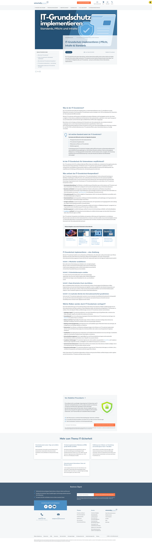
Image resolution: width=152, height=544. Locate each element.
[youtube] (54, 506)
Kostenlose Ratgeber (95, 512)
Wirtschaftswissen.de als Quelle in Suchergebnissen (96, 530)
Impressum (56, 536)
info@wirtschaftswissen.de (58, 518)
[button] (150, 2)
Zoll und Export (83, 7)
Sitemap (97, 536)
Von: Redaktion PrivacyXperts (74, 398)
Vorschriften (106, 340)
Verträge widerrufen (80, 536)
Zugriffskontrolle (82, 192)
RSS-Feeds (107, 522)
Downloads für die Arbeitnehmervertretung (95, 525)
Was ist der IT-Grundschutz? (43, 55)
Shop (106, 520)
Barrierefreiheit (63, 536)
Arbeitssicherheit (64, 7)
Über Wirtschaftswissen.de (110, 513)
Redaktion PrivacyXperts (110, 52)
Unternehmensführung (94, 7)
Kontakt (106, 518)
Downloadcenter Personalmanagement (95, 518)
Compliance (66, 211)
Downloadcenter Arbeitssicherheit (94, 515)
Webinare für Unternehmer (96, 527)
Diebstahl (66, 317)
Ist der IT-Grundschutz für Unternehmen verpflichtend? (45, 58)
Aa (37, 71)
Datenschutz (74, 7)
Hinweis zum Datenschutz (88, 428)
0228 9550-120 (41, 518)
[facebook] (46, 506)
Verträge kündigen (71, 536)
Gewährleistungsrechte (90, 536)
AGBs (51, 536)
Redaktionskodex (108, 514)
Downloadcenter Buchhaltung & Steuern (95, 522)
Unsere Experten (108, 516)
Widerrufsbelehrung (38, 536)
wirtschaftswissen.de (69, 37)
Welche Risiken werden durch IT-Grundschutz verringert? (46, 66)
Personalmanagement (53, 7)
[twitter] (50, 506)
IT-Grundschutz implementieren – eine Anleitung (47, 63)
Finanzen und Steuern (40, 7)
